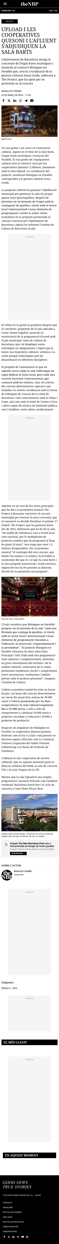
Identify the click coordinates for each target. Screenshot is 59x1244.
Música (9, 21)
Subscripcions (10, 1231)
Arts (14, 988)
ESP (56, 11)
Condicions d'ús (10, 1227)
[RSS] (27, 1236)
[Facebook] (3, 101)
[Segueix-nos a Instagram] (18, 1236)
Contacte (7, 1203)
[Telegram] (26, 101)
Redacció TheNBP (11, 91)
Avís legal (8, 1217)
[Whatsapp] (20, 101)
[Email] (32, 101)
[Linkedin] (15, 101)
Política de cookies (12, 1212)
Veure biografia (18, 874)
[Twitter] (9, 101)
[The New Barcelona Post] (17, 1185)
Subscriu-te (8, 11)
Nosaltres (8, 1207)
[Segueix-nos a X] (8, 1236)
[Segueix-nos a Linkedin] (13, 1236)
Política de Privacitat (13, 1222)
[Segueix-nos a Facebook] (4, 1236)
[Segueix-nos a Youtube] (22, 1236)
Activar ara (17, 853)
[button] (5, 4)
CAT (51, 11)
